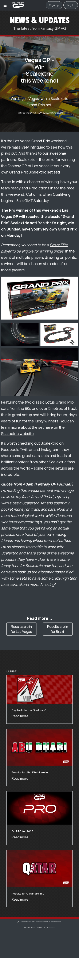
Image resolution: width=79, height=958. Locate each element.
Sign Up (54, 5)
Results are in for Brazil (57, 629)
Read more (20, 716)
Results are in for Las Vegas (21, 629)
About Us (41, 927)
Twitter (26, 449)
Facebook (9, 449)
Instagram (49, 449)
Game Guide (29, 927)
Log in (70, 5)
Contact (51, 927)
